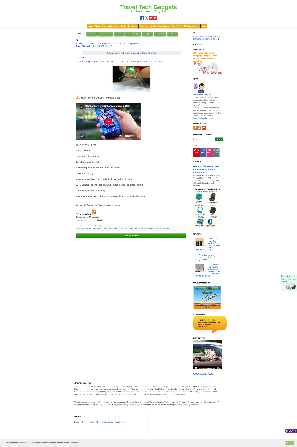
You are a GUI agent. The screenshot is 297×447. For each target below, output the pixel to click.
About (97, 26)
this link (108, 405)
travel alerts (92, 34)
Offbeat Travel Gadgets (160, 26)
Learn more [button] (74, 443)
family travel (172, 34)
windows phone (164, 228)
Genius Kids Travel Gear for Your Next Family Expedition (206, 169)
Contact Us (119, 422)
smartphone (147, 34)
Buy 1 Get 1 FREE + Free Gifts (95, 46)
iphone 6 (115, 228)
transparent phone (151, 228)
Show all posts (149, 53)
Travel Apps (144, 26)
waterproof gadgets (133, 34)
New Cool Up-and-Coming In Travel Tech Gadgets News (206, 257)
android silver (86, 228)
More (204, 26)
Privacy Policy (88, 422)
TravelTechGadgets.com (203, 118)
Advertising (108, 422)
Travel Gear (132, 26)
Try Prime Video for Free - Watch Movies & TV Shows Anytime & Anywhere (106, 44)
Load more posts (131, 236)
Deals (123, 26)
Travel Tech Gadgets (148, 7)
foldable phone (97, 228)
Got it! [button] (289, 443)
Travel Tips (176, 26)
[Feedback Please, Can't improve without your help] (291, 431)
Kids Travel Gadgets (191, 26)
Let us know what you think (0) (90, 226)
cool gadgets (160, 34)
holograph (107, 228)
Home (90, 26)
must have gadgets (126, 228)
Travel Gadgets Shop (110, 26)
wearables (119, 34)
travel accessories (105, 34)
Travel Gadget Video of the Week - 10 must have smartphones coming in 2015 (119, 61)
